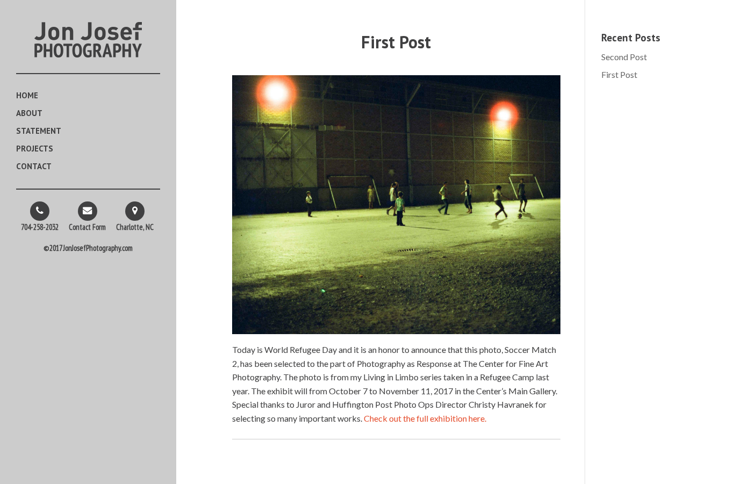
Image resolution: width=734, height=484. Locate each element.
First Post (619, 74)
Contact (34, 167)
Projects (34, 149)
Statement (38, 131)
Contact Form (87, 227)
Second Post (624, 57)
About (29, 114)
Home (27, 96)
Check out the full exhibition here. (425, 418)
